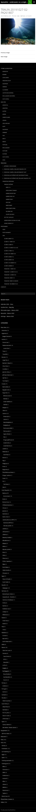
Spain (4, 160)
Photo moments (7, 232)
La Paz (4, 665)
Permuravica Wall (7, 428)
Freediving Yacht (7, 80)
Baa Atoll (5, 638)
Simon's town (6, 715)
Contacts (3, 287)
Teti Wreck (6, 484)
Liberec (4, 784)
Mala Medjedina (7, 422)
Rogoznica (5, 469)
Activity (3, 745)
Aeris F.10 (8, 187)
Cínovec (4, 508)
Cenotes (5, 653)
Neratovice (5, 790)
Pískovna (5, 558)
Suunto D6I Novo (10, 214)
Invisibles (5, 369)
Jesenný (4, 511)
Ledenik (4, 448)
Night (3, 754)
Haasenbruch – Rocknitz (9, 597)
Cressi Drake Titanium (11, 190)
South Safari (6, 582)
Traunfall (5, 354)
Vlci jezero (5, 573)
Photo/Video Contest (6, 799)
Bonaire (4, 74)
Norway (4, 683)
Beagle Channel (6, 336)
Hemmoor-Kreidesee (8, 600)
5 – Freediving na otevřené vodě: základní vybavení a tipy (17, 178)
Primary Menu (34, 2)
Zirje (4, 487)
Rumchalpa (5, 567)
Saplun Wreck (6, 434)
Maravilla (5, 662)
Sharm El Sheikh (6, 579)
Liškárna (5, 534)
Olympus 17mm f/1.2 (9, 250)
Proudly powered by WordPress (8, 810)
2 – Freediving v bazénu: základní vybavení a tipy (14, 169)
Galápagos (5, 83)
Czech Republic (6, 123)
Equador (4, 585)
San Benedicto (6, 677)
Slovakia (5, 153)
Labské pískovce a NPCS (8, 520)
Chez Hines (5, 366)
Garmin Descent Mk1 (11, 193)
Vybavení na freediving (8, 181)
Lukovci (5, 419)
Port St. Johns (6, 712)
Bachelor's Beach (7, 363)
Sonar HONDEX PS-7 (8, 223)
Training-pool (5, 763)
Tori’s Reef (5, 381)
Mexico (4, 141)
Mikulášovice (6, 540)
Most (4, 552)
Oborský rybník (7, 525)
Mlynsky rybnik (6, 549)
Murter (4, 457)
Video (4, 229)
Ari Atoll (4, 635)
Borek (4, 499)
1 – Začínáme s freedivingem (9, 166)
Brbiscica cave (6, 395)
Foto (2, 739)
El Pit (4, 659)
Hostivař (5, 778)
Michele (5, 398)
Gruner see (5, 342)
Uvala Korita (6, 443)
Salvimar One (9, 211)
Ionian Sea (5, 620)
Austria (4, 111)
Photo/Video (4, 226)
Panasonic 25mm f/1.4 (9, 277)
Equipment (4, 730)
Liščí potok (5, 531)
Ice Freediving (5, 751)
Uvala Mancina (7, 446)
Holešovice (5, 775)
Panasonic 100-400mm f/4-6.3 (11, 284)
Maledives (4, 632)
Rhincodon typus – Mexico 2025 (10, 310)
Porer (4, 466)
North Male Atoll (7, 641)
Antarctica (5, 71)
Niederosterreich (7, 345)
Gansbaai (5, 709)
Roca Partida (6, 674)
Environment (6, 496)
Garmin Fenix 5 (9, 199)
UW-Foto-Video (5, 733)
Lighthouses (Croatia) (8, 92)
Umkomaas (5, 718)
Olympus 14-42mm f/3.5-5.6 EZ (11, 247)
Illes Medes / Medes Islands (9, 727)
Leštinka (5, 528)
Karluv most (6, 517)
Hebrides (5, 86)
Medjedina (6, 425)
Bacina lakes (6, 387)
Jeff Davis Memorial (7, 375)
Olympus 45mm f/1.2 (9, 256)
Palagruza (5, 463)
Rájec (4, 564)
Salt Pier (5, 378)
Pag (3, 460)
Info (2, 742)
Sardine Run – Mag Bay (7, 307)
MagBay (5, 668)
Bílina (4, 766)
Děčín (4, 772)
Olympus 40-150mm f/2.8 (10, 253)
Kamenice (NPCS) (7, 522)
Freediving (3, 163)
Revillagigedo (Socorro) (9, 96)
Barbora (5, 493)
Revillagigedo (6, 147)
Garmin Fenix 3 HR (10, 196)
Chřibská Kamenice (7, 505)
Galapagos (5, 129)
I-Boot (4, 410)
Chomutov (5, 769)
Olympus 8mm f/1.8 (8, 238)
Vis (3, 481)
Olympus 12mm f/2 (8, 244)
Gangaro (5, 407)
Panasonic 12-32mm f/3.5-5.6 (11, 271)
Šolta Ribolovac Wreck (8, 472)
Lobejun (5, 611)
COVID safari (6, 77)
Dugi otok (5, 393)
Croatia (4, 120)
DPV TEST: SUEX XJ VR (8, 217)
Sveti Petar (6, 454)
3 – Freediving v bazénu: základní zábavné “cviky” (14, 172)
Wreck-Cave (5, 796)
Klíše (4, 781)
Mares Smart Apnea (10, 208)
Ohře (4, 555)
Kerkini (4, 623)
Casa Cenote (6, 656)
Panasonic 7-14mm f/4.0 (9, 268)
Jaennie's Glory (6, 372)
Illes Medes (5, 89)
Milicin (4, 546)
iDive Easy (8, 202)
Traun (4, 351)
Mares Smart (9, 205)
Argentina (5, 108)
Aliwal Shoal (5, 706)
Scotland (5, 150)
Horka (4, 603)
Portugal (5, 144)
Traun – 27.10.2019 (26, 16)
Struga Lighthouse (7, 440)
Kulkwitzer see (6, 609)
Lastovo (5, 413)
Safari (3, 757)
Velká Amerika (6, 570)
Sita (4, 437)
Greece (3, 617)
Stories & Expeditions (6, 68)
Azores (4, 114)
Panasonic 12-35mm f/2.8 (10, 274)
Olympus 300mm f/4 (9, 265)
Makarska (5, 451)
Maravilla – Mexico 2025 (7, 313)
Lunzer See (6, 348)
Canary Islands (6, 117)
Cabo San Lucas (6, 650)
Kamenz (5, 606)
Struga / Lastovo (7, 475)
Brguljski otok (6, 390)
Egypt (4, 126)
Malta (4, 138)
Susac (4, 478)
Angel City (5, 360)
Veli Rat (5, 404)
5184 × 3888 (16, 16)
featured (3, 736)
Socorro (5, 680)
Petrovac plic (6, 431)
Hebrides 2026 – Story (7, 304)
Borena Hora (6, 502)
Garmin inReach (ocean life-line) (12, 220)
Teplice (4, 793)
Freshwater (4, 748)
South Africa (6, 99)
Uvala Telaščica (7, 401)
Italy (4, 135)
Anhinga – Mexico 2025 (7, 316)
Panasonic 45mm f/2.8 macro (11, 281)
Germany (5, 132)
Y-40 (4, 629)
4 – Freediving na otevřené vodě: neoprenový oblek (15, 175)
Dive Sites (3, 102)
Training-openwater (6, 760)
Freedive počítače (8, 184)
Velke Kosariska (6, 701)
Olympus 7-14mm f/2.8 (9, 241)
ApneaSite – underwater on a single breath (14, 2)
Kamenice (5, 514)
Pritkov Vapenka (7, 561)
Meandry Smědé (7, 537)
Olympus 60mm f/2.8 (9, 259)
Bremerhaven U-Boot (8, 594)
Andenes (5, 686)
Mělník (4, 787)
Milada (4, 543)
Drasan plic (6, 416)
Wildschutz (5, 614)
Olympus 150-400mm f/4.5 (10, 262)
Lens (4, 235)
